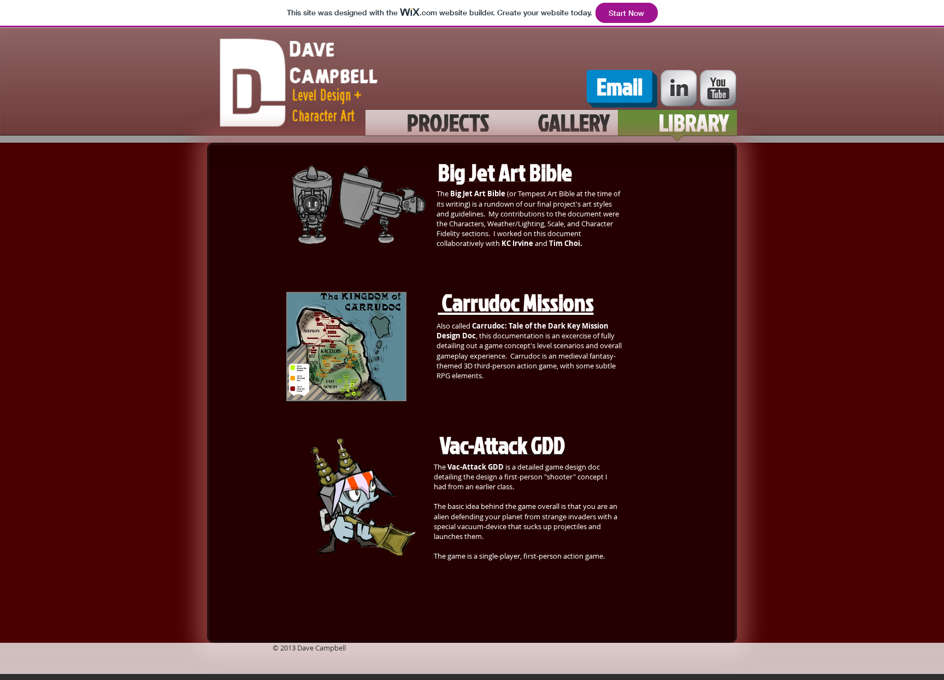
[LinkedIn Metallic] (678, 88)
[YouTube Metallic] (718, 88)
